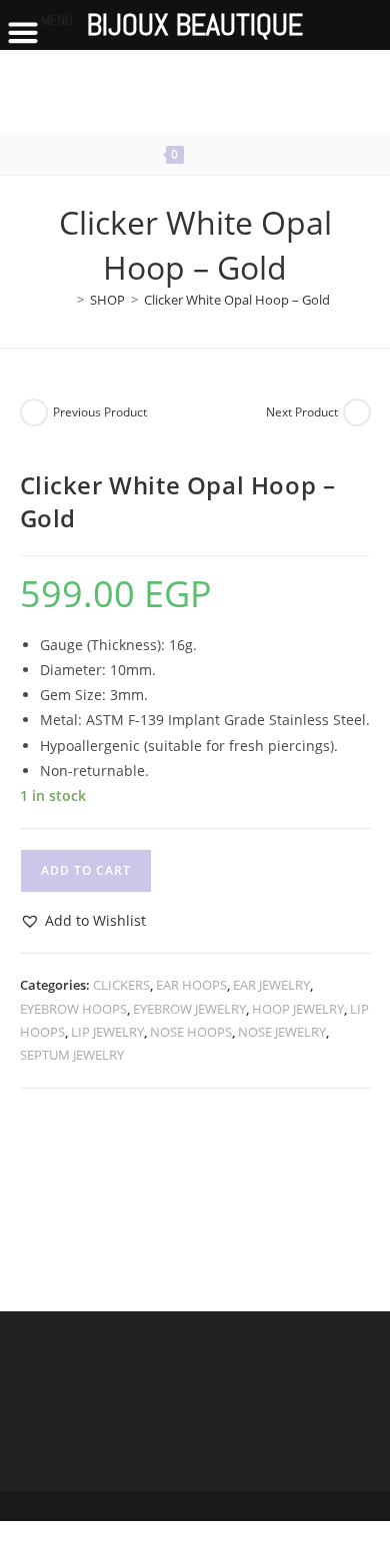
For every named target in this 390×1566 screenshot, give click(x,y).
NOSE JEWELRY (282, 1032)
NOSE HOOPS (191, 1032)
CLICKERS (121, 985)
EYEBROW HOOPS (73, 1009)
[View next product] (357, 412)
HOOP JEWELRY (298, 1009)
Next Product (302, 411)
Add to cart (86, 870)
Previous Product (100, 411)
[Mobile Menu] (237, 155)
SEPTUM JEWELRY (72, 1055)
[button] (83, 920)
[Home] (66, 300)
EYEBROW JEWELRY (189, 1009)
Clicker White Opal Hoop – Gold (237, 300)
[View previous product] (34, 412)
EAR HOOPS (191, 985)
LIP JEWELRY (107, 1032)
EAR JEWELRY (271, 985)
